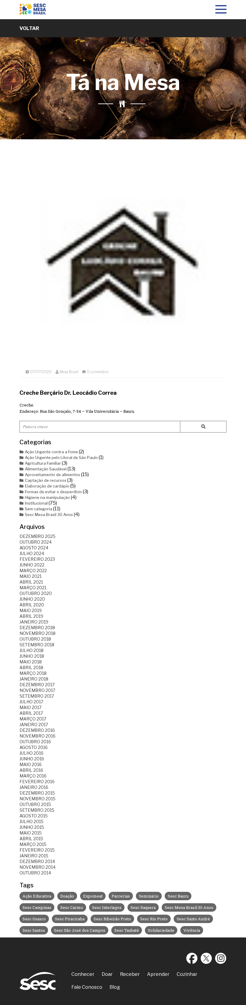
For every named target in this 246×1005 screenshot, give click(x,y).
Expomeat (93, 896)
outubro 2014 (35, 872)
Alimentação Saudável (46, 468)
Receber (130, 974)
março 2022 (33, 570)
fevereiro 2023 (37, 559)
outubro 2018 (35, 638)
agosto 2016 (34, 747)
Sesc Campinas (36, 907)
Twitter (206, 958)
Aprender (158, 974)
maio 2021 (30, 576)
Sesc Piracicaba (70, 919)
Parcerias (121, 896)
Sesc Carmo (71, 907)
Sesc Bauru (178, 896)
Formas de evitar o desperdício (53, 491)
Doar (107, 974)
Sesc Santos (33, 930)
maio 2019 (31, 610)
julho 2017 (31, 701)
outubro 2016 (35, 741)
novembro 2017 (37, 690)
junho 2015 (32, 827)
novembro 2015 (38, 798)
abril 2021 (31, 581)
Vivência (191, 930)
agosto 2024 (34, 547)
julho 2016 (32, 753)
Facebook (192, 958)
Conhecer (82, 974)
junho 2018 (32, 656)
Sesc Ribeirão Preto (112, 919)
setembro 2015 (37, 810)
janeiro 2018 (34, 678)
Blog (115, 987)
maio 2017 (30, 707)
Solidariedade (161, 930)
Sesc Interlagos (107, 907)
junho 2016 (32, 758)
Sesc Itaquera (143, 907)
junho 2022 (32, 564)
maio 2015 (31, 832)
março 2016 (33, 775)
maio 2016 (31, 764)
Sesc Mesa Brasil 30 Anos (49, 514)
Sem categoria (38, 508)
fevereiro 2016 (37, 781)
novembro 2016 (38, 735)
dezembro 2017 (37, 684)
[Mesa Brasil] (33, 10)
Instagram (220, 958)
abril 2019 (31, 616)
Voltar (29, 28)
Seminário (149, 896)
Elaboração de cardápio (47, 486)
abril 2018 (31, 667)
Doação (67, 896)
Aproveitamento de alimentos (52, 474)
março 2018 (33, 673)
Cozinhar (187, 974)
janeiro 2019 (34, 621)
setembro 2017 (37, 696)
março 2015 (33, 844)
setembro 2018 (37, 644)
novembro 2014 (38, 867)
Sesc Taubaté (126, 930)
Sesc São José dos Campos (79, 930)
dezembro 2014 (37, 861)
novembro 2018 (38, 633)
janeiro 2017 (34, 724)
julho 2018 (32, 650)
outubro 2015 (35, 804)
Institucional (36, 503)
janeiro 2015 (34, 855)
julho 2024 (32, 553)
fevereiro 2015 (37, 850)
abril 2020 (32, 604)
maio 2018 (31, 661)
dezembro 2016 (37, 730)
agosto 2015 (34, 815)
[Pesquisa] (203, 427)
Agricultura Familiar (43, 463)
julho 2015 (32, 821)
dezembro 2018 (37, 627)
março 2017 (33, 718)
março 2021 (33, 587)
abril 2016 (31, 770)
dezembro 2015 (37, 792)
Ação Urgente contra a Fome (51, 451)
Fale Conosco (86, 987)
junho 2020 (32, 599)
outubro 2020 (36, 593)
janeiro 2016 (34, 787)
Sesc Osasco (34, 919)
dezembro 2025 (38, 536)
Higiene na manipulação (47, 497)
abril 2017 (31, 713)
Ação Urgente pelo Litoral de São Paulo (61, 457)
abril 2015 (31, 838)
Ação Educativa (36, 896)
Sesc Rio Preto (154, 919)
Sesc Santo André (193, 919)
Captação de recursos (45, 480)
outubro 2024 (36, 542)
